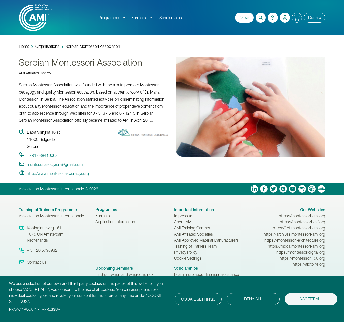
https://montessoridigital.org (300, 252)
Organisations (47, 46)
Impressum (183, 216)
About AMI (183, 222)
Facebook (264, 189)
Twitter (273, 189)
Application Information (115, 221)
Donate (314, 17)
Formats (138, 17)
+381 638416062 (42, 155)
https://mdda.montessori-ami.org (296, 246)
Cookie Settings (187, 258)
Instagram (283, 189)
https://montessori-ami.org (302, 216)
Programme (109, 17)
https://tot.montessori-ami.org (299, 228)
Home (24, 46)
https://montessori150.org (302, 258)
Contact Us (37, 262)
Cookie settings (198, 299)
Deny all (253, 299)
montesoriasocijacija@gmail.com (55, 164)
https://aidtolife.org (309, 264)
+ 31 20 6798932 (42, 250)
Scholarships (170, 17)
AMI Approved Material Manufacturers (206, 240)
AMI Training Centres (192, 228)
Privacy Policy (185, 252)
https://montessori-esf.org (302, 222)
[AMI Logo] (57, 17)
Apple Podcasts (312, 189)
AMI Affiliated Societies (193, 234)
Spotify (302, 189)
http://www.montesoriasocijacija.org (58, 173)
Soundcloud (321, 189)
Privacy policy (22, 309)
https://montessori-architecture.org (294, 240)
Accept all (311, 299)
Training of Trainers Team (195, 246)
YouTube (292, 189)
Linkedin (254, 189)
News (244, 17)
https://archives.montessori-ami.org (294, 234)
